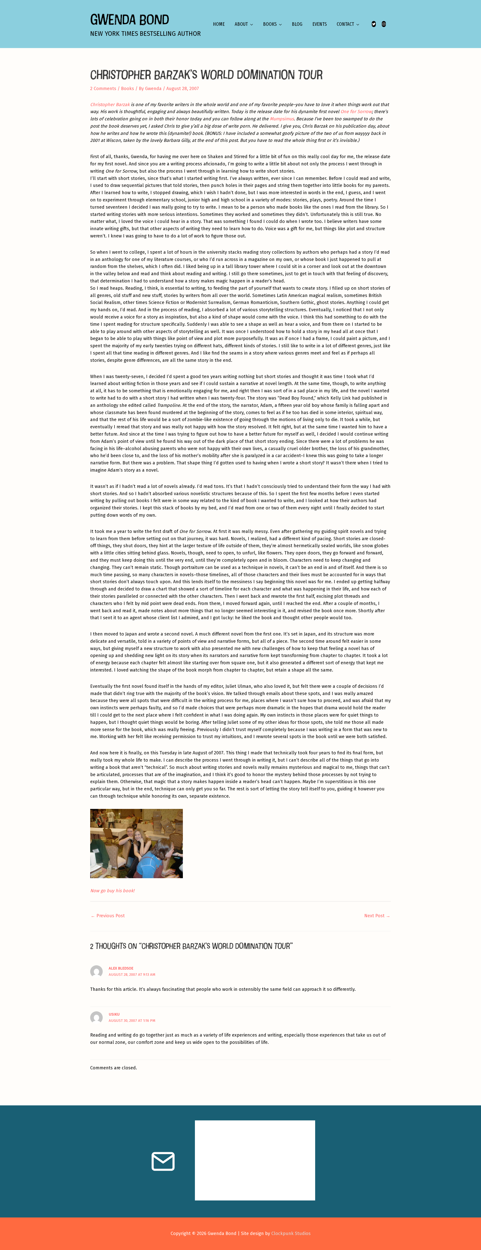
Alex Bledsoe (121, 968)
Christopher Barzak (110, 104)
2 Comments (103, 88)
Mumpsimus (282, 119)
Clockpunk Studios (291, 1233)
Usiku (114, 1014)
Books (127, 88)
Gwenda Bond (129, 19)
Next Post (377, 915)
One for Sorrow (356, 111)
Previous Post (108, 915)
